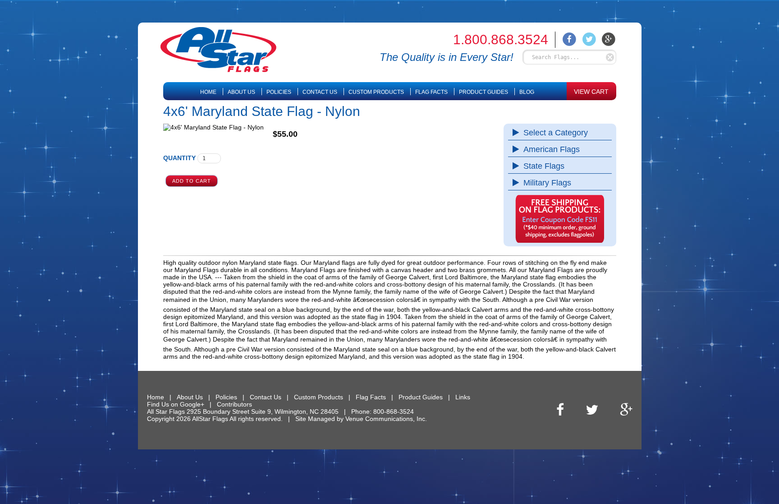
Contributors (234, 404)
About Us (241, 92)
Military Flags (547, 182)
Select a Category (555, 132)
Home (208, 92)
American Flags (551, 149)
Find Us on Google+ (175, 404)
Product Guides (483, 92)
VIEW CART (591, 91)
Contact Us (319, 92)
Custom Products (376, 92)
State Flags (543, 166)
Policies (278, 92)
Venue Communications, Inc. (386, 418)
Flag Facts (431, 92)
